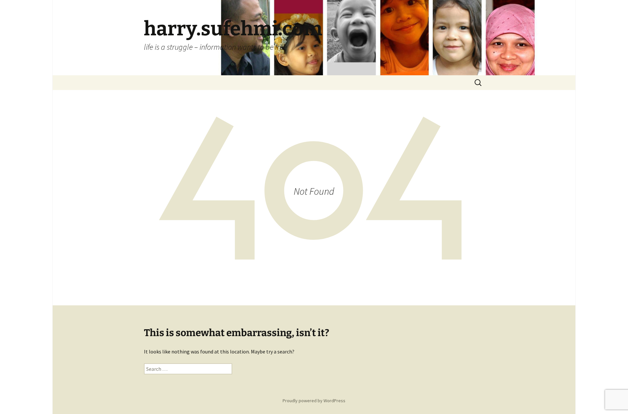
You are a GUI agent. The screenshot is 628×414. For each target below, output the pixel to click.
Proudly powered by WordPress (314, 401)
